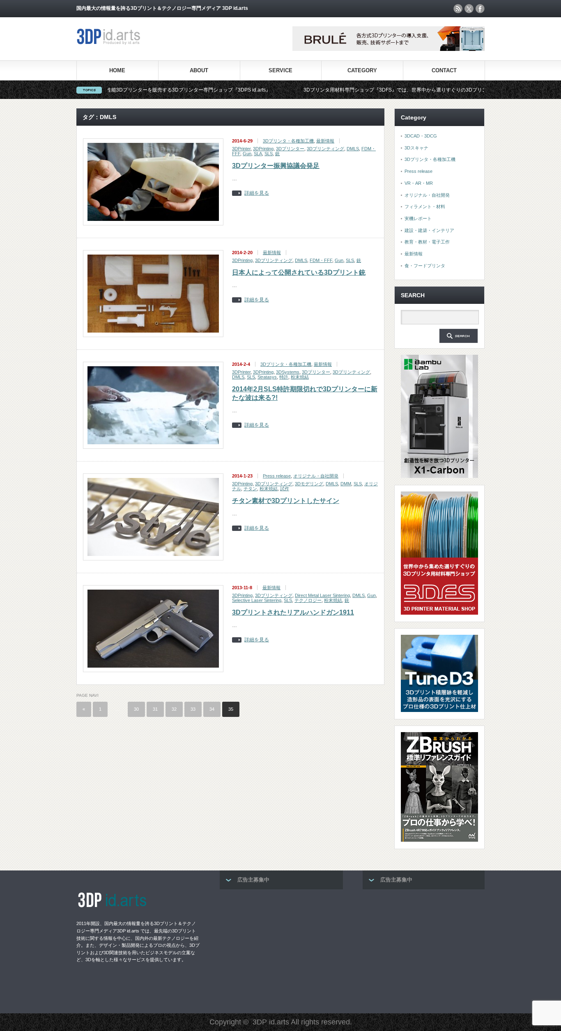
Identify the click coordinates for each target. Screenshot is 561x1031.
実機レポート (418, 218)
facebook (480, 8)
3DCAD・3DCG (421, 135)
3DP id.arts (271, 1022)
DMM (345, 483)
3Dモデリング (309, 483)
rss (457, 8)
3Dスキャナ (416, 147)
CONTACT (444, 70)
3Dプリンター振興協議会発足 (276, 165)
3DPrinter (241, 148)
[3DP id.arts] (109, 43)
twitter (469, 8)
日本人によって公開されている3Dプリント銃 (299, 272)
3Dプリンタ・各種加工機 (288, 140)
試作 (284, 488)
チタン (250, 488)
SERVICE (280, 70)
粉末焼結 (300, 376)
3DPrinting (263, 148)
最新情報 (325, 140)
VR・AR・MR (419, 183)
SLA (258, 153)
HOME (117, 70)
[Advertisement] (281, 949)
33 (193, 709)
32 (174, 709)
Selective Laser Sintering (256, 600)
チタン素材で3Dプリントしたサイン (285, 500)
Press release (277, 475)
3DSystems (287, 372)
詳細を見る (256, 193)
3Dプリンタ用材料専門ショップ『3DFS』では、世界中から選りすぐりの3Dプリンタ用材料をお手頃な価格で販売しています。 (406, 90)
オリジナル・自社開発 (315, 475)
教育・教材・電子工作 (427, 241)
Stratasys (267, 376)
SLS (268, 153)
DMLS (353, 148)
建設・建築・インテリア (429, 230)
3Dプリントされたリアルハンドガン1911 (293, 612)
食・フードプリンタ (425, 265)
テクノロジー (308, 600)
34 (211, 709)
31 (155, 709)
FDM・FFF (321, 260)
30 (136, 709)
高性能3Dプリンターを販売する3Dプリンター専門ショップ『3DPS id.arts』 (147, 90)
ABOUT (199, 70)
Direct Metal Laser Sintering (322, 595)
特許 (283, 376)
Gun (247, 153)
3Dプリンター (290, 148)
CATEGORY (362, 70)
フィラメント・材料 (425, 206)
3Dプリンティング (325, 148)
